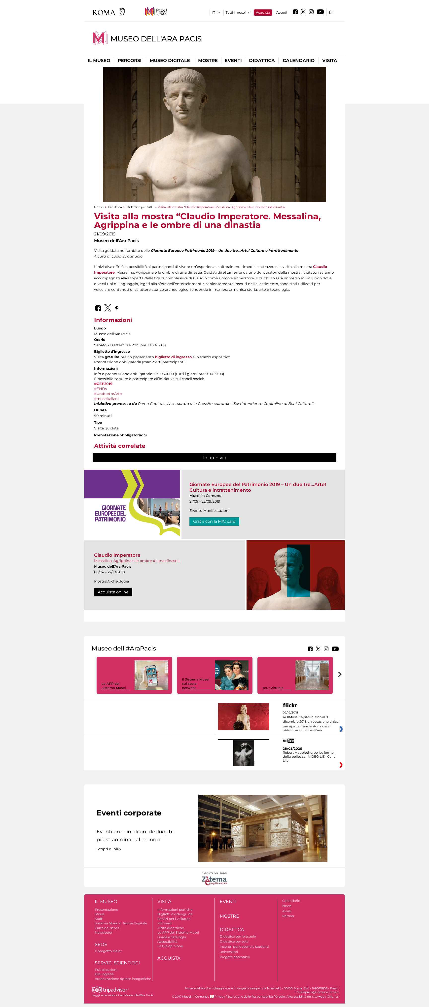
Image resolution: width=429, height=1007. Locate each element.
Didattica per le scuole (238, 936)
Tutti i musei (236, 12)
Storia (99, 914)
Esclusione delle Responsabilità (250, 996)
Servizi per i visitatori (174, 919)
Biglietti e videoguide (175, 914)
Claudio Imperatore (117, 555)
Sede (101, 944)
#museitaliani (106, 398)
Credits (280, 996)
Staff (98, 919)
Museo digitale (170, 60)
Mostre (208, 60)
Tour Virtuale (273, 688)
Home (99, 207)
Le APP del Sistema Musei (114, 686)
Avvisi (286, 911)
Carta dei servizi (107, 928)
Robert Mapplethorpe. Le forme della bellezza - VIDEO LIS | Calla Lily (309, 756)
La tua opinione (170, 946)
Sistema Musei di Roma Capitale (121, 923)
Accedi (281, 12)
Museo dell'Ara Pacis (156, 38)
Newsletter (103, 932)
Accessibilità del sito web (306, 996)
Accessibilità (167, 941)
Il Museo (99, 60)
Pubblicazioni (106, 970)
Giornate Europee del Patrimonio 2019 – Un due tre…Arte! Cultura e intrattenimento (257, 487)
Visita (329, 60)
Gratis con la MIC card (214, 521)
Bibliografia (104, 974)
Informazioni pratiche (174, 909)
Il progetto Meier (108, 951)
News (286, 906)
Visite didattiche (170, 928)
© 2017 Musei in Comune (190, 996)
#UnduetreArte (108, 393)
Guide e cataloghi (171, 937)
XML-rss (333, 996)
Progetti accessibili (235, 957)
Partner (288, 916)
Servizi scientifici (117, 963)
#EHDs (100, 389)
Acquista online (113, 592)
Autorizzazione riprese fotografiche (123, 979)
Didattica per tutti (140, 207)
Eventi (233, 60)
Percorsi (130, 60)
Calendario (299, 60)
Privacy (219, 996)
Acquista (263, 12)
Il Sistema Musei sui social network (195, 683)
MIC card (164, 923)
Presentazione (106, 909)
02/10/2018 (311, 722)
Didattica (262, 60)
